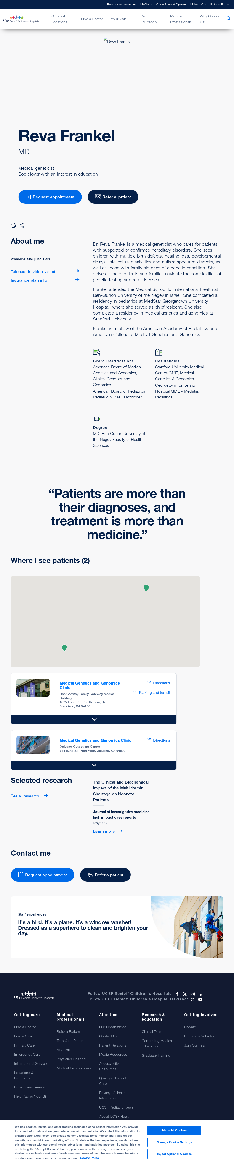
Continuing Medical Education (157, 1043)
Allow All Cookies (174, 1130)
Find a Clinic (24, 1036)
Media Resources (113, 1054)
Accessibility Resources (109, 1066)
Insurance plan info (29, 280)
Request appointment (53, 196)
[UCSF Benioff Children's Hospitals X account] (184, 994)
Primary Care (24, 1045)
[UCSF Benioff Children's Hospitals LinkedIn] (200, 994)
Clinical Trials (152, 1031)
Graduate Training (156, 1055)
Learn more (104, 830)
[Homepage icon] (24, 19)
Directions (161, 682)
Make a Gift (198, 4)
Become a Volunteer (200, 1036)
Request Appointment (121, 4)
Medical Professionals (74, 1068)
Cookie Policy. (90, 1158)
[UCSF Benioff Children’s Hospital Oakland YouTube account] (200, 999)
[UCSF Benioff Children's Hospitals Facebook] (177, 994)
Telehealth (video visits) (33, 271)
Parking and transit (154, 692)
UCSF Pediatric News (116, 1107)
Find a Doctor (25, 1027)
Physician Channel (71, 1059)
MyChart (146, 4)
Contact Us (108, 1036)
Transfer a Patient (71, 1041)
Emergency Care (27, 1054)
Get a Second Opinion (171, 4)
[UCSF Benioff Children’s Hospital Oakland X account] (192, 999)
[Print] (13, 225)
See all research (25, 795)
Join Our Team (195, 1045)
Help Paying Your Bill (30, 1096)
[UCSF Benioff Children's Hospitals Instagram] (192, 994)
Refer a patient (116, 196)
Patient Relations (112, 1045)
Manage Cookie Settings (174, 1142)
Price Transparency (29, 1087)
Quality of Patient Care (113, 1081)
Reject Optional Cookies (174, 1154)
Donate (190, 1027)
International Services (31, 1063)
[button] (64, 648)
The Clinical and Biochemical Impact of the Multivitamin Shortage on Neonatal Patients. (121, 790)
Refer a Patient (220, 4)
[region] (117, 1142)
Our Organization (113, 1027)
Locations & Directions (23, 1075)
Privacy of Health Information (112, 1095)
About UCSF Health (115, 1116)
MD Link (63, 1050)
